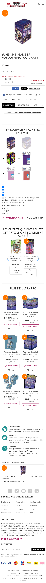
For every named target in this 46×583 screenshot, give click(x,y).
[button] (9, 328)
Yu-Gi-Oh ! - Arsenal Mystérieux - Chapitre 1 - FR (16, 258)
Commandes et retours (29, 571)
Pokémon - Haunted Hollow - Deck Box (11, 313)
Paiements (20, 509)
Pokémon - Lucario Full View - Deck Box (11, 392)
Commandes (20, 513)
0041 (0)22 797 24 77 (11, 538)
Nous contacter (13, 571)
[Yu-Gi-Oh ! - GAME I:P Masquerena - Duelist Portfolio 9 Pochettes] (23, 470)
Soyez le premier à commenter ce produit (13, 76)
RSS (40, 576)
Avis (35, 105)
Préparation (20, 502)
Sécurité (33, 509)
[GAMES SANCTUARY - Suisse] (16, 4)
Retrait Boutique (7, 505)
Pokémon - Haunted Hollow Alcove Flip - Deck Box (30, 354)
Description (8, 105)
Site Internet (5, 502)
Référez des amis (34, 88)
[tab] (8, 105)
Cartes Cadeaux (7, 513)
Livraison (19, 505)
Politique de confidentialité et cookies (24, 573)
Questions (23, 105)
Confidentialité (35, 502)
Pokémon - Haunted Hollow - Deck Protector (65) (30, 393)
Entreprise (5, 509)
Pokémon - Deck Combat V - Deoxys (30, 258)
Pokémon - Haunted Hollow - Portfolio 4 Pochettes (30, 314)
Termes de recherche (13, 576)
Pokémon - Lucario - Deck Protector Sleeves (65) (11, 354)
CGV (31, 513)
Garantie (33, 505)
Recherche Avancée (30, 576)
